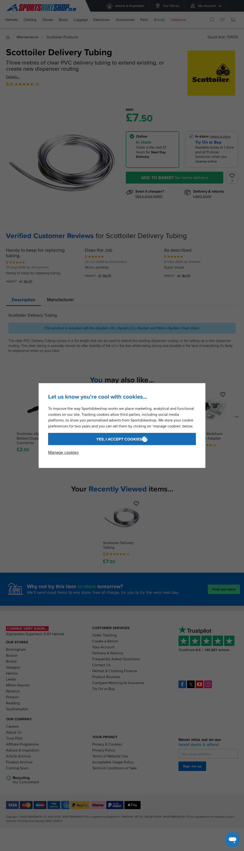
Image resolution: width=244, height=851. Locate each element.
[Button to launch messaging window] (232, 839)
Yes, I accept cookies (119, 439)
